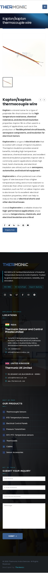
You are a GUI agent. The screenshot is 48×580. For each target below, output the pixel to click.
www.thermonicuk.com (16, 381)
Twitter (9, 225)
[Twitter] (16, 295)
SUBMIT (11, 536)
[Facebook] (22, 295)
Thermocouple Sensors (16, 412)
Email (28, 225)
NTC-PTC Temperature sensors (20, 435)
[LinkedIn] (10, 295)
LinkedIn (14, 225)
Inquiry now (10, 230)
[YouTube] (28, 295)
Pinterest (23, 225)
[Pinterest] (34, 295)
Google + (19, 225)
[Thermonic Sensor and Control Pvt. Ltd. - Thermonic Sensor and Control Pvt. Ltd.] (7, 6)
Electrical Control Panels (16, 423)
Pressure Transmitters (15, 429)
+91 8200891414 (14, 349)
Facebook (5, 225)
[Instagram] (5, 295)
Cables (9, 446)
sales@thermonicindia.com (18, 352)
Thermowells (11, 441)
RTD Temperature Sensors (17, 417)
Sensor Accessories (14, 452)
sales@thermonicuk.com (17, 378)
